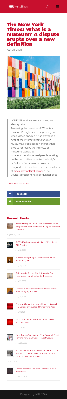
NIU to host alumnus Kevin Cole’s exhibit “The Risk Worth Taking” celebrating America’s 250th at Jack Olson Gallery (37, 353)
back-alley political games (28, 171)
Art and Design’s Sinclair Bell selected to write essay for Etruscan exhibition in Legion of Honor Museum (38, 226)
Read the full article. (18, 183)
